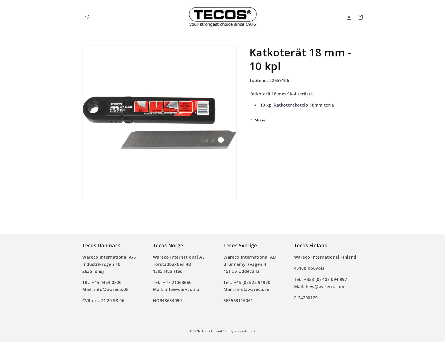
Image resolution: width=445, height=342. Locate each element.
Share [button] (260, 120)
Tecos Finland (212, 331)
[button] (87, 17)
